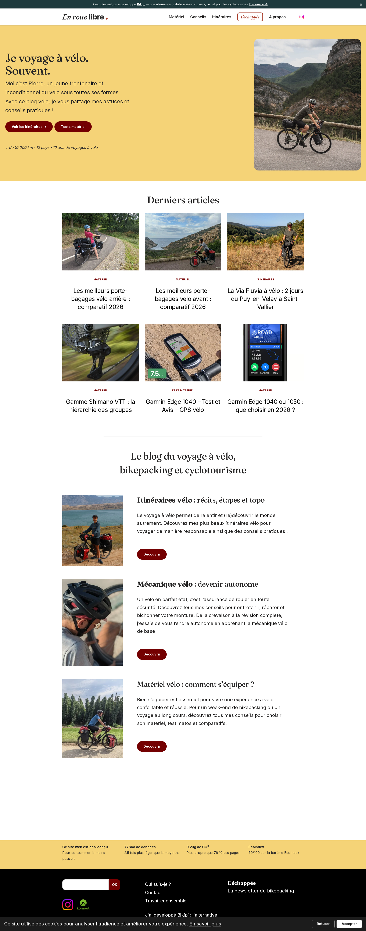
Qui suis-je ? (158, 884)
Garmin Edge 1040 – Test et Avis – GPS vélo (183, 405)
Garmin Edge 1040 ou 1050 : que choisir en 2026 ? (265, 405)
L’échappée (250, 17)
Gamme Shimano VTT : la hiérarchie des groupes (100, 405)
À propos (277, 17)
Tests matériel (73, 127)
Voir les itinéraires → (29, 127)
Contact (153, 892)
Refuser (323, 924)
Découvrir (151, 554)
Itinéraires (221, 17)
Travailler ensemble (165, 900)
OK (114, 885)
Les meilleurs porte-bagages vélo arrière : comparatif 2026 (100, 298)
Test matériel (183, 390)
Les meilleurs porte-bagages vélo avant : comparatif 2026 (183, 298)
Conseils (198, 17)
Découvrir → (258, 4)
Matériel (176, 17)
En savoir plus (205, 924)
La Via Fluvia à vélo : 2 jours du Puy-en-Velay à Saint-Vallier (265, 298)
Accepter (349, 924)
